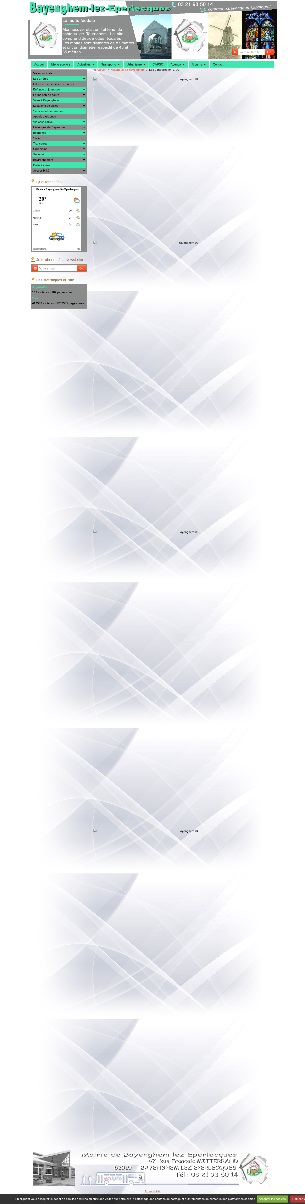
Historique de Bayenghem (50, 127)
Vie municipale (42, 73)
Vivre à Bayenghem (46, 100)
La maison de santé (46, 94)
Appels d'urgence (44, 116)
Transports (108, 64)
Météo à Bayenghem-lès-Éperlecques (57, 189)
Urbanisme (134, 64)
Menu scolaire (60, 64)
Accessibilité (41, 170)
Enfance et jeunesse (46, 89)
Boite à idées (41, 165)
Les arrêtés (40, 78)
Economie (39, 132)
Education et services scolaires (53, 84)
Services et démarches (48, 111)
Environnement (43, 159)
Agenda (176, 64)
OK (269, 52)
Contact (218, 64)
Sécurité (38, 154)
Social (37, 138)
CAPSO (157, 64)
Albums (197, 64)
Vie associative (43, 122)
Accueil (39, 64)
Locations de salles (45, 105)
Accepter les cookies (272, 1198)
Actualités (84, 64)
